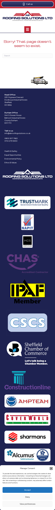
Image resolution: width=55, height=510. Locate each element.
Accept (27, 490)
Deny (27, 497)
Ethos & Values (10, 163)
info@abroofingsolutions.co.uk (17, 133)
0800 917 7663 (11, 138)
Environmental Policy (12, 159)
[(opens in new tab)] (27, 202)
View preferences (27, 504)
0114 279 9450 (10, 141)
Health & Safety (10, 151)
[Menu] (27, 29)
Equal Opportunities (12, 155)
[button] (51, 468)
